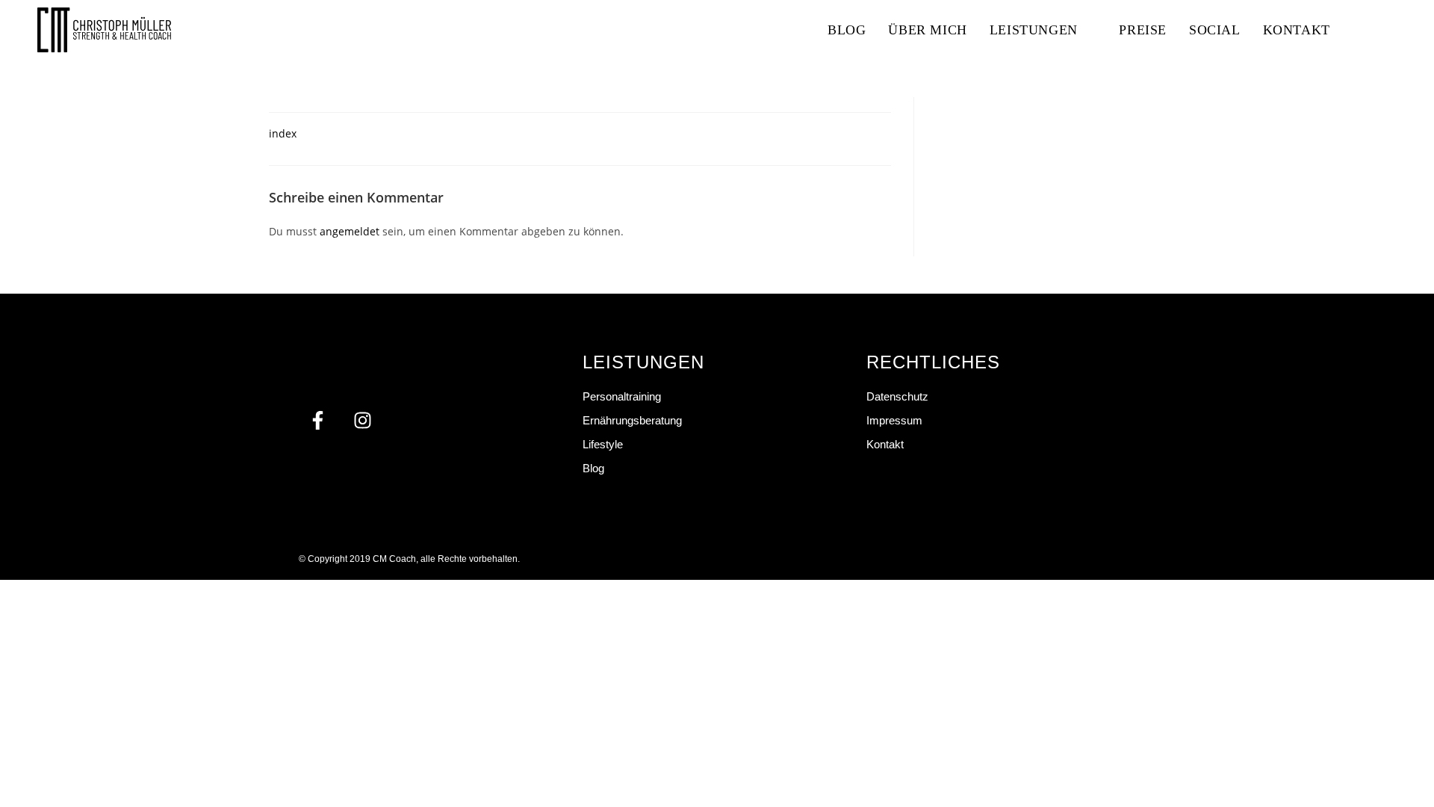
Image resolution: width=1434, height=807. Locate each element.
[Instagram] (362, 420)
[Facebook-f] (317, 420)
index (283, 133)
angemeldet (349, 231)
